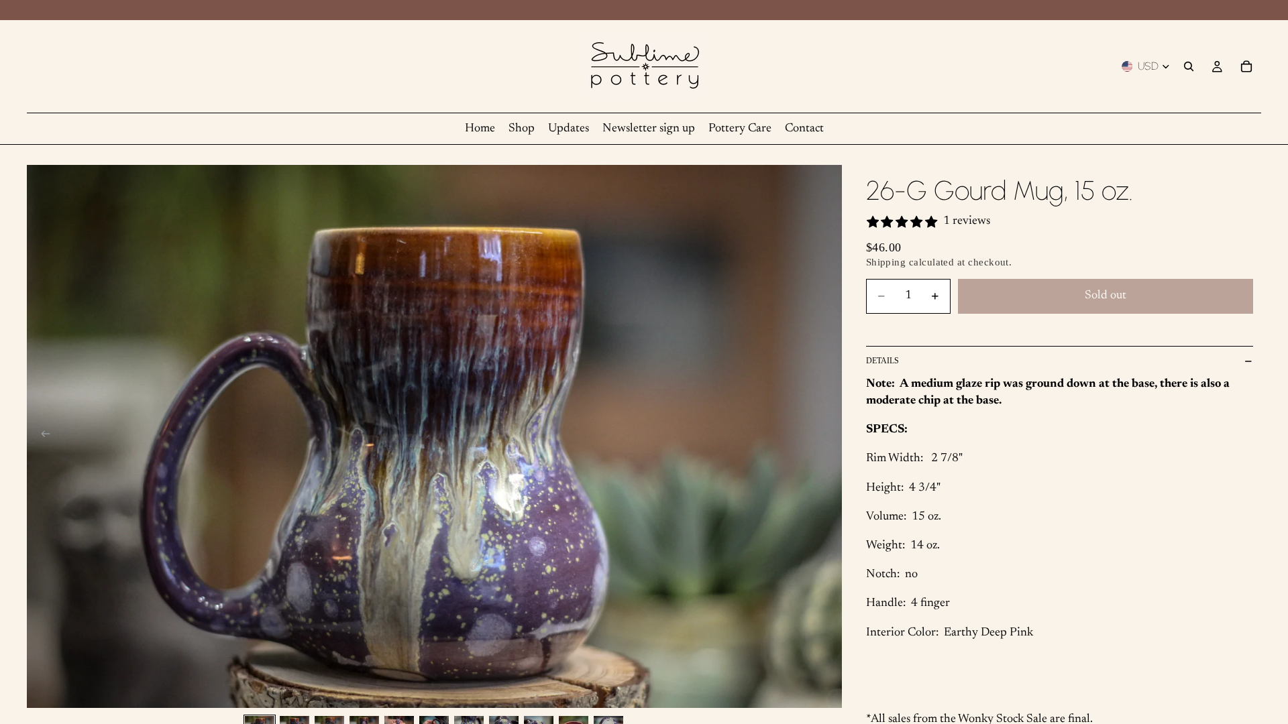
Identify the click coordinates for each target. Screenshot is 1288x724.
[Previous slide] (41, 436)
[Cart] (1246, 66)
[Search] (1188, 66)
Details (882, 360)
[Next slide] (827, 436)
